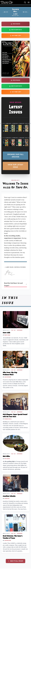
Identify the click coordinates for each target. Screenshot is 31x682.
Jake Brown (7, 377)
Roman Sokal (8, 419)
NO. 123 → (25, 12)
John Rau (6, 498)
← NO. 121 (5, 12)
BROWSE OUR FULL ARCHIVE (15, 156)
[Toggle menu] (28, 2)
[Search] (25, 2)
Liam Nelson (7, 540)
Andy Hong (7, 335)
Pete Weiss (7, 458)
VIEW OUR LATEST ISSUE (15, 166)
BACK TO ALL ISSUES (16, 561)
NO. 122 (13, 330)
